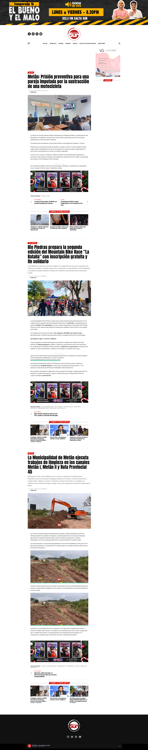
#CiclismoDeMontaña (48, 406)
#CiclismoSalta (59, 406)
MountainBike (42, 408)
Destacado (34, 408)
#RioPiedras (77, 406)
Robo (48, 196)
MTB (48, 408)
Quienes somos (101, 43)
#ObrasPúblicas (62, 666)
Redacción (33, 92)
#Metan (44, 666)
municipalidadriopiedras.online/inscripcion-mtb (45, 360)
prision (44, 196)
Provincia (61, 43)
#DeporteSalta (69, 406)
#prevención (71, 666)
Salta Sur (45, 43)
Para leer (75, 43)
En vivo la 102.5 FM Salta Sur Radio (88, 43)
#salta (78, 666)
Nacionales (68, 43)
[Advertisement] (59, 60)
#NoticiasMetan (51, 666)
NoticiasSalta (61, 408)
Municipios (53, 408)
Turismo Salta (52, 43)
